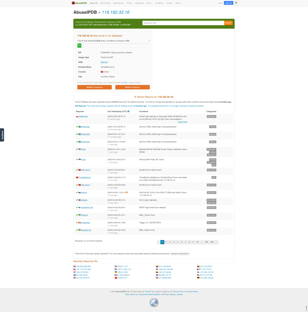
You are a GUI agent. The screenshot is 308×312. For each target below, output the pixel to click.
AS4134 (104, 62)
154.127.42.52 (165, 272)
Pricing (129, 3)
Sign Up (229, 3)
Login (220, 3)
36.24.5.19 (122, 277)
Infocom (84, 215)
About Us (133, 294)
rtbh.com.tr (85, 169)
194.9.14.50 (123, 272)
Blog (127, 294)
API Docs (165, 294)
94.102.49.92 (81, 275)
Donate (180, 294)
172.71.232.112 (124, 269)
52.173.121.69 (206, 275)
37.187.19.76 (205, 269)
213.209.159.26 (206, 277)
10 (197, 242)
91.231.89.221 (124, 275)
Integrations (139, 3)
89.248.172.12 (165, 275)
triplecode (85, 126)
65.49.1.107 (123, 266)
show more (182, 122)
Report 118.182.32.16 (95, 87)
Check (228, 23)
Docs (149, 3)
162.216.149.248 (166, 269)
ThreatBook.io (85, 177)
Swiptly (84, 200)
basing (84, 192)
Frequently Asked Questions (149, 294)
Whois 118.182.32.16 (132, 87)
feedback (2, 135)
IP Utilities (159, 3)
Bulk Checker (105, 3)
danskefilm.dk (87, 207)
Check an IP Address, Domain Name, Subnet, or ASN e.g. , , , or (102, 23)
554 (206, 242)
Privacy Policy (192, 291)
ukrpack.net (86, 230)
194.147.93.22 (82, 272)
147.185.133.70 (206, 272)
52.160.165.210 (83, 277)
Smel (83, 149)
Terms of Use (178, 291)
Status (172, 294)
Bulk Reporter (118, 3)
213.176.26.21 (206, 266)
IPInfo (125, 82)
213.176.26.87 (165, 266)
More (178, 3)
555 (212, 242)
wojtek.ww (83, 116)
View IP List (149, 291)
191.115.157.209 (83, 269)
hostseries (85, 222)
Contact (170, 3)
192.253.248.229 (83, 266)
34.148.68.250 (165, 277)
